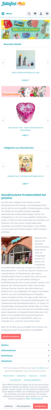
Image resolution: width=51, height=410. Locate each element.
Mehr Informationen (34, 399)
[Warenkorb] (47, 13)
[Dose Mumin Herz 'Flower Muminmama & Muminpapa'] (25, 112)
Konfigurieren (40, 406)
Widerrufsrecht (8, 376)
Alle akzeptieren (24, 406)
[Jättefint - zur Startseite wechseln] (13, 5)
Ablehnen (9, 406)
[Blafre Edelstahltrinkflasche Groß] (25, 59)
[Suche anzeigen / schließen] (28, 13)
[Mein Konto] (40, 13)
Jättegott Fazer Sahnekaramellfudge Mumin (26, 176)
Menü (9, 13)
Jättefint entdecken (11, 336)
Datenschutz (21, 376)
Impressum (33, 376)
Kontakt (43, 376)
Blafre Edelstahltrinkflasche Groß (25, 72)
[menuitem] (6, 13)
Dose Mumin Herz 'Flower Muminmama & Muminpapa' (25, 128)
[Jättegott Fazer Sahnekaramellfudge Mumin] (25, 163)
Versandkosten (40, 368)
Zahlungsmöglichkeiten (32, 380)
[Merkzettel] (34, 13)
